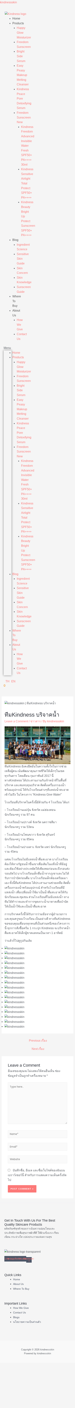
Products (18, 23)
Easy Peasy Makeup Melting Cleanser (23, 75)
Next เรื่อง (38, 1048)
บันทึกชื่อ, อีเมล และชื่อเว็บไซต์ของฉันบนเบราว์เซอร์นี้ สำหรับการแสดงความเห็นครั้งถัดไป (37, 1175)
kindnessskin (8, 2)
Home (16, 18)
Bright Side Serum (21, 56)
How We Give (20, 324)
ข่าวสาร (35, 721)
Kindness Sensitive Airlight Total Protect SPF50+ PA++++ (27, 183)
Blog (15, 239)
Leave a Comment (16, 721)
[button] (7, 348)
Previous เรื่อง (38, 1040)
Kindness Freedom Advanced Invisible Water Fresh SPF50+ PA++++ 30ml (27, 145)
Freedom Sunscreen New (24, 117)
